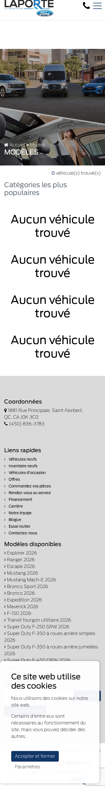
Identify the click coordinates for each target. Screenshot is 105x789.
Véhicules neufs (22, 459)
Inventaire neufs (23, 466)
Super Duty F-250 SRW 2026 (37, 626)
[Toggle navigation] (97, 6)
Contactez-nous (22, 533)
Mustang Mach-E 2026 (31, 579)
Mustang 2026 (22, 573)
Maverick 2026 (22, 606)
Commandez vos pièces (29, 486)
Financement (20, 499)
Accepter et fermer (35, 756)
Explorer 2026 (21, 553)
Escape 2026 (20, 566)
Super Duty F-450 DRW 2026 (38, 660)
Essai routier (19, 526)
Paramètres (27, 766)
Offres (14, 479)
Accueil (16, 145)
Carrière (15, 506)
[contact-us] (86, 5)
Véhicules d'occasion (27, 473)
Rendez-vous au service (29, 493)
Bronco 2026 (20, 593)
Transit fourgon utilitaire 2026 (38, 620)
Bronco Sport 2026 (27, 586)
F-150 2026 (18, 613)
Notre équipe (20, 513)
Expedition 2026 (24, 600)
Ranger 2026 (20, 559)
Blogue (14, 520)
